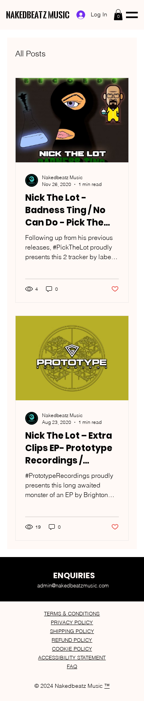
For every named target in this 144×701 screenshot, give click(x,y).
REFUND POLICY (72, 640)
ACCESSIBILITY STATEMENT (72, 657)
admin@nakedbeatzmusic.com (73, 585)
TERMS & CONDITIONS (72, 613)
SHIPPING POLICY (72, 631)
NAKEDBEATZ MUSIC (38, 15)
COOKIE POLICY (72, 648)
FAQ (72, 666)
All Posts (30, 53)
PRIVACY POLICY (72, 622)
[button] (118, 14)
